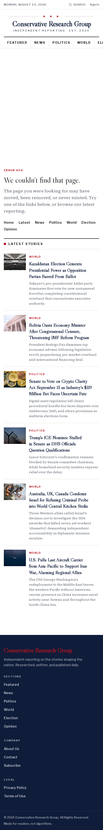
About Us (11, 749)
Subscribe (12, 765)
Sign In (94, 4)
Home (9, 222)
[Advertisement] (51, 102)
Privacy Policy (15, 788)
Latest (24, 222)
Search (79, 4)
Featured (17, 42)
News (39, 42)
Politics (61, 42)
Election (88, 222)
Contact (10, 757)
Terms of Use (15, 796)
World (84, 42)
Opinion (10, 229)
